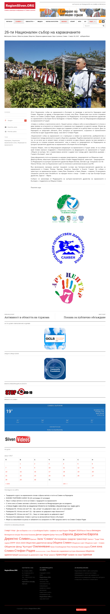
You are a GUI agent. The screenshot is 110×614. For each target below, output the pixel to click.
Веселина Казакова (28, 535)
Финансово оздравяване (60, 551)
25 (64, 476)
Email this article (12, 127)
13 (93, 468)
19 (78, 472)
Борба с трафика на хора (53, 530)
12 (78, 468)
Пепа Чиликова (72, 547)
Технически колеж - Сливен (42, 551)
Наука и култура (52, 21)
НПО (79, 21)
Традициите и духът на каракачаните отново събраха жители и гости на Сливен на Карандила (39, 495)
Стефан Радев (24, 550)
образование (80, 551)
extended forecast (55, 427)
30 (35, 480)
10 (49, 468)
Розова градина (84, 547)
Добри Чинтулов (56, 535)
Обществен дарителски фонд (39, 543)
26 (78, 476)
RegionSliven (86, 36)
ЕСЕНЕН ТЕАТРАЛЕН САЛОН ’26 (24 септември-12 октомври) (28, 498)
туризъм (87, 554)
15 (21, 472)
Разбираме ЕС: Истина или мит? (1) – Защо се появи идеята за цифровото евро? (35, 514)
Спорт (72, 21)
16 (35, 472)
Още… (91, 21)
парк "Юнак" (44, 555)
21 (6, 476)
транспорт (62, 554)
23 (35, 476)
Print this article (12, 131)
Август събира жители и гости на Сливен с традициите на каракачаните (31, 501)
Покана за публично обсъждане (84, 317)
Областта (29, 21)
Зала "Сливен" (45, 538)
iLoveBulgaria (38, 530)
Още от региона (57, 36)
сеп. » (65, 484)
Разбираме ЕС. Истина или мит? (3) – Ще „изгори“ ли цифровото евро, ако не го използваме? (39, 509)
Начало (9, 21)
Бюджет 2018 (75, 530)
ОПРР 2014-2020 (17, 543)
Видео (40, 21)
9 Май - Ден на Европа (19, 530)
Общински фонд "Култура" (18, 546)
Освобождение (60, 547)
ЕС (85, 21)
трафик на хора (75, 555)
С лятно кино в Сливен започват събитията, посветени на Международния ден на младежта (39, 503)
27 (93, 476)
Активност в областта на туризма (27, 317)
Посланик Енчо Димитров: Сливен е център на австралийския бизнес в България (35, 517)
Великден (96, 530)
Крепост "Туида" (94, 539)
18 (64, 472)
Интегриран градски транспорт (70, 539)
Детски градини (43, 535)
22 (21, 476)
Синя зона (96, 546)
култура (72, 551)
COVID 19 (30, 530)
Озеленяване (41, 546)
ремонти (52, 555)
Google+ (10, 120)
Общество (32, 36)
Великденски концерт (13, 535)
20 (93, 472)
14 (6, 472)
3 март (7, 530)
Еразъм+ (33, 539)
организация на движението (29, 555)
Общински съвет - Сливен (94, 543)
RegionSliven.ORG (45, 577)
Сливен (18, 21)
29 (21, 480)
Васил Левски (86, 530)
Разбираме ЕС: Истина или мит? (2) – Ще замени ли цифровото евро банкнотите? (35, 511)
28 (6, 480)
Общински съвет (78, 543)
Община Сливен (62, 542)
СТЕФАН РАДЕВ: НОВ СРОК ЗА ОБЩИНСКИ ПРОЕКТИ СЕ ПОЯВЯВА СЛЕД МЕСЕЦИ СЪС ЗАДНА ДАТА (43, 506)
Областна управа (22, 36)
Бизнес (64, 21)
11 (64, 468)
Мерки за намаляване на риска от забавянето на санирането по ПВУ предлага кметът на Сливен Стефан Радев (46, 519)
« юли (7, 484)
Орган (52, 547)
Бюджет (65, 530)
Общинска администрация (43, 36)
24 (49, 476)
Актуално (9, 36)
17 (49, 472)
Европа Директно (75, 534)
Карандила (8, 140)
